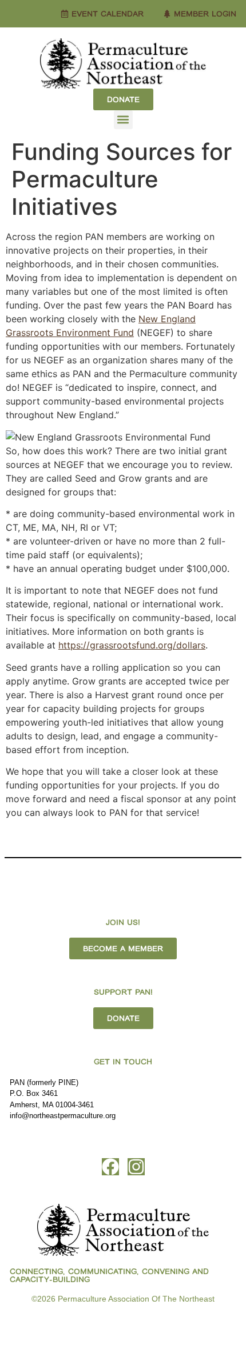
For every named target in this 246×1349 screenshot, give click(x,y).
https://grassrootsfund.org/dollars (131, 645)
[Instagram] (136, 1166)
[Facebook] (110, 1166)
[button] (123, 119)
